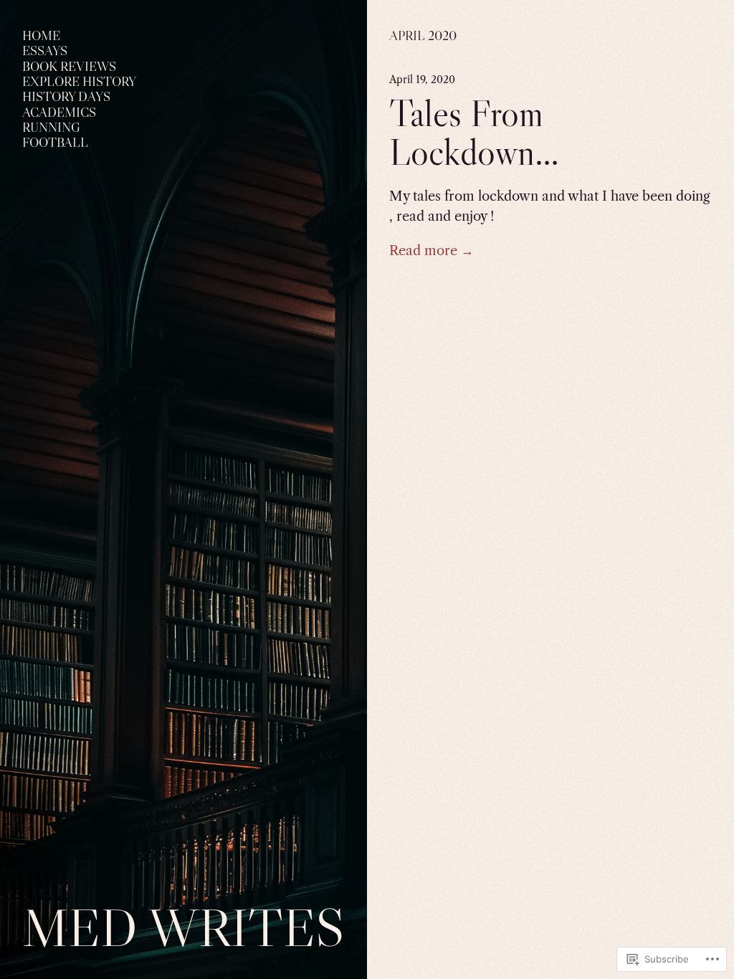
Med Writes (183, 927)
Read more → (431, 250)
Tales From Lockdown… (474, 133)
